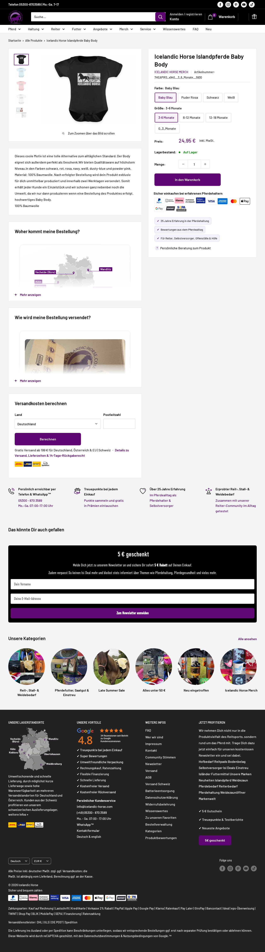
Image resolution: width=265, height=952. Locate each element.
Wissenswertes (174, 29)
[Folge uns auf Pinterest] (236, 4)
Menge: (159, 164)
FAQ (195, 29)
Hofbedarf (206, 761)
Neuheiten (206, 780)
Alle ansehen (248, 639)
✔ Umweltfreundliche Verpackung (100, 762)
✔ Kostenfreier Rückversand (96, 792)
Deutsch (15, 861)
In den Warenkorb (187, 180)
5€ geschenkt (215, 840)
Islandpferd (223, 780)
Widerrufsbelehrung (160, 804)
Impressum (153, 744)
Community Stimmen (160, 757)
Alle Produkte (33, 40)
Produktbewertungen (161, 838)
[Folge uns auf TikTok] (252, 4)
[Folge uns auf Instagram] (228, 4)
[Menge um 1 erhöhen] (205, 164)
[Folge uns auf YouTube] (244, 4)
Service (145, 29)
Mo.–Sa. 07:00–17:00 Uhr (35, 505)
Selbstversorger (211, 768)
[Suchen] (160, 16)
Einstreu (242, 768)
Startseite (14, 40)
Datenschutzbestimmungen (102, 936)
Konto (174, 19)
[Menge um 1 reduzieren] (183, 164)
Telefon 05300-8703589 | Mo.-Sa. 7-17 (33, 4)
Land (18, 415)
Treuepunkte (211, 819)
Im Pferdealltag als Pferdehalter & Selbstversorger (163, 500)
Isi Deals (229, 768)
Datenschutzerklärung (161, 797)
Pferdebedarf (209, 786)
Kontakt (151, 750)
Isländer (205, 774)
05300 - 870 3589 (30, 500)
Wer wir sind (154, 737)
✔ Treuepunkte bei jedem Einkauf (99, 750)
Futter (76, 29)
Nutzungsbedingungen (138, 936)
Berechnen (48, 439)
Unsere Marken (241, 774)
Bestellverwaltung (158, 824)
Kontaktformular (88, 830)
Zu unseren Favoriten (160, 817)
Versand (151, 771)
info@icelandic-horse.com (94, 806)
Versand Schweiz (157, 784)
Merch (123, 29)
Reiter (55, 29)
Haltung (33, 29)
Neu (209, 29)
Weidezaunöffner (233, 792)
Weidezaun (240, 780)
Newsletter (153, 764)
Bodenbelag (237, 761)
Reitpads (220, 761)
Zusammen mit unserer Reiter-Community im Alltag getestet (236, 505)
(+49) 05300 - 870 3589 (92, 812)
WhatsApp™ (85, 824)
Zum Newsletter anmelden (133, 613)
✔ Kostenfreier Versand (93, 786)
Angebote (100, 29)
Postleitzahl (112, 415)
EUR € (38, 861)
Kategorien (153, 831)
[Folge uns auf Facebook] (220, 4)
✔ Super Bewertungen (92, 756)
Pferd (12, 29)
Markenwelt (207, 799)
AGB (148, 777)
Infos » (23, 814)
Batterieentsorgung (160, 791)
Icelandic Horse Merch (171, 72)
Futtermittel (220, 774)
